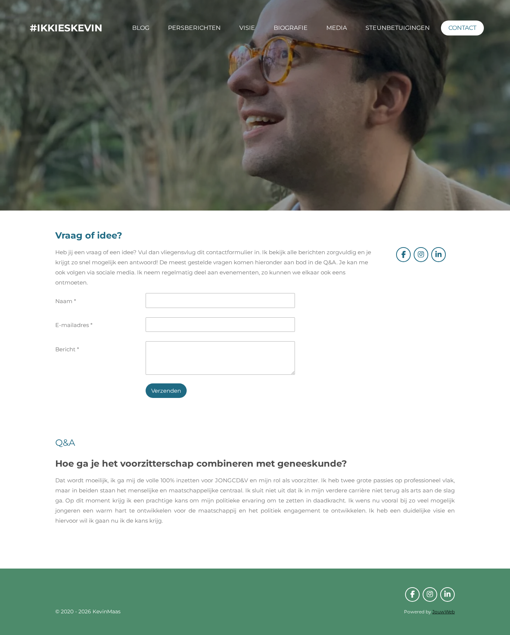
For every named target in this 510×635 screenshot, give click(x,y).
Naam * (65, 301)
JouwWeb (443, 611)
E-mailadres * (74, 325)
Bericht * (67, 349)
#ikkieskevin (66, 28)
